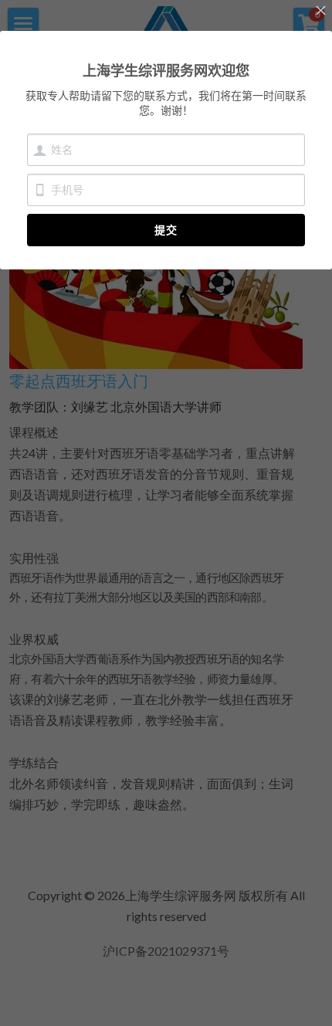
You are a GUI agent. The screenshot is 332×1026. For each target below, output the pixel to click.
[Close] (320, 11)
